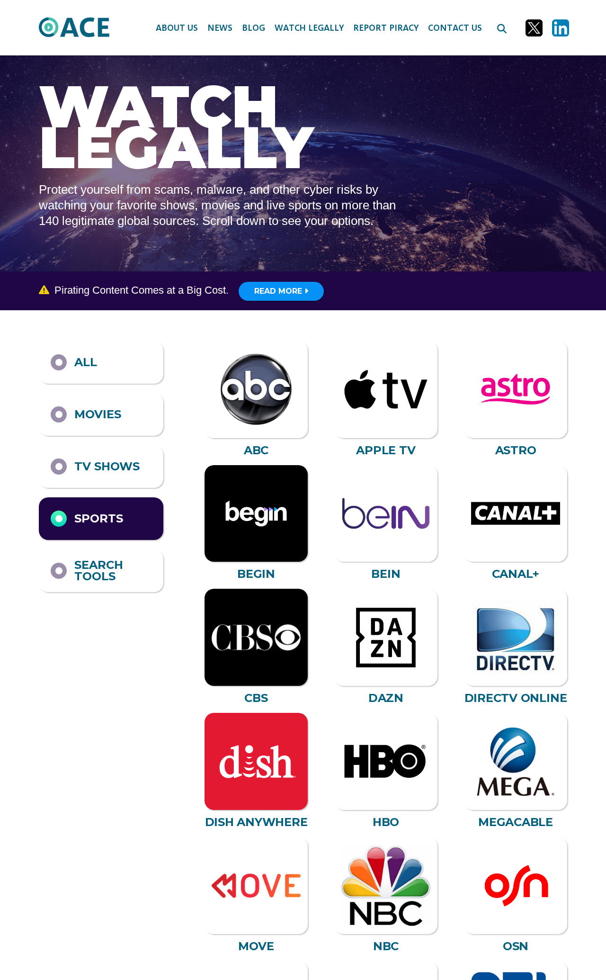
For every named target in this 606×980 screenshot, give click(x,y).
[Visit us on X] (534, 27)
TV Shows (107, 466)
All (85, 362)
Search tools (98, 570)
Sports (98, 518)
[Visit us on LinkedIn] (560, 27)
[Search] (502, 27)
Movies (97, 414)
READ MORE (279, 291)
